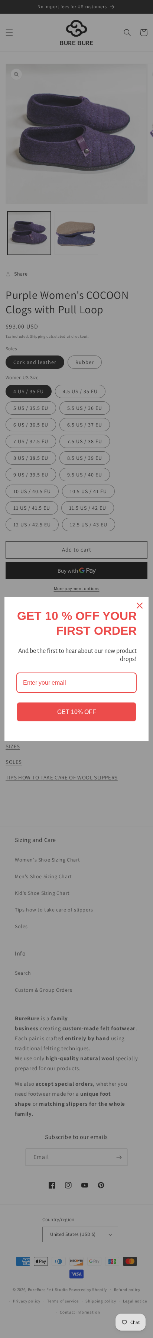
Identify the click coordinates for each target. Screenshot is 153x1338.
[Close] (140, 605)
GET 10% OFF (76, 712)
